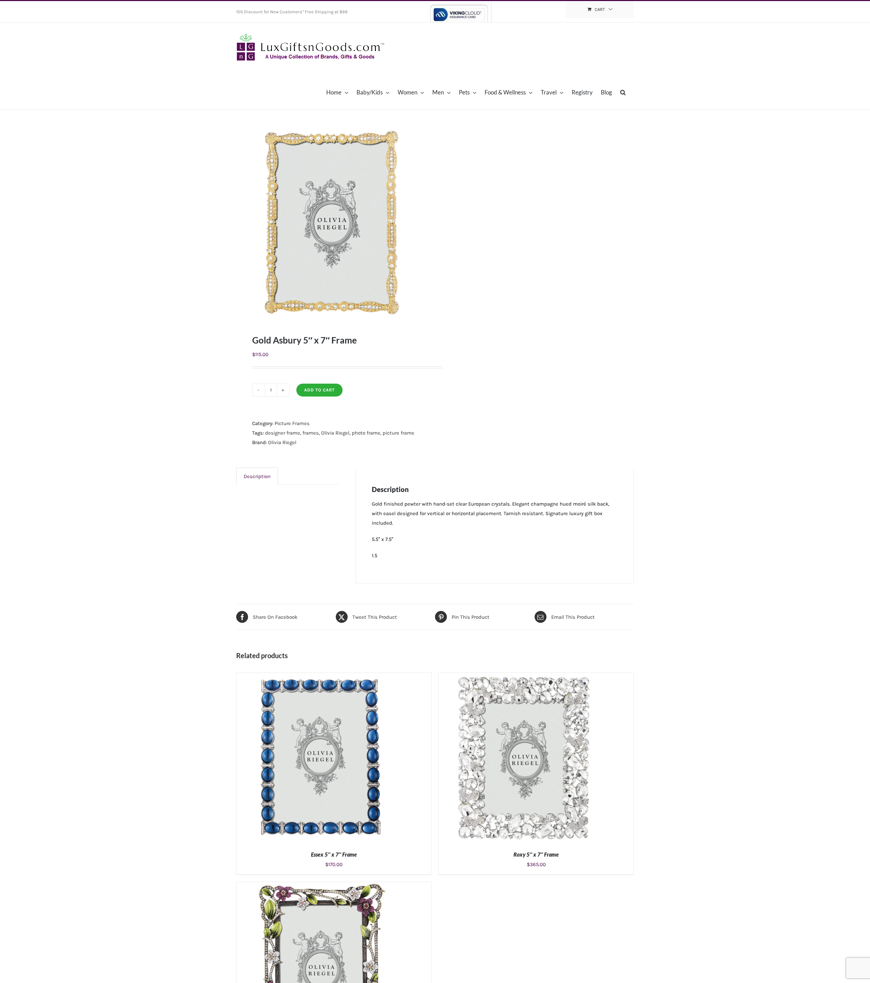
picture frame (398, 433)
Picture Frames (292, 423)
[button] (623, 92)
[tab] (257, 476)
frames (310, 433)
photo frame (366, 433)
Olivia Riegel (335, 433)
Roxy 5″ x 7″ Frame (536, 854)
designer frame (282, 433)
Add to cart (319, 389)
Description (257, 476)
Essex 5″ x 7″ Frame (334, 854)
